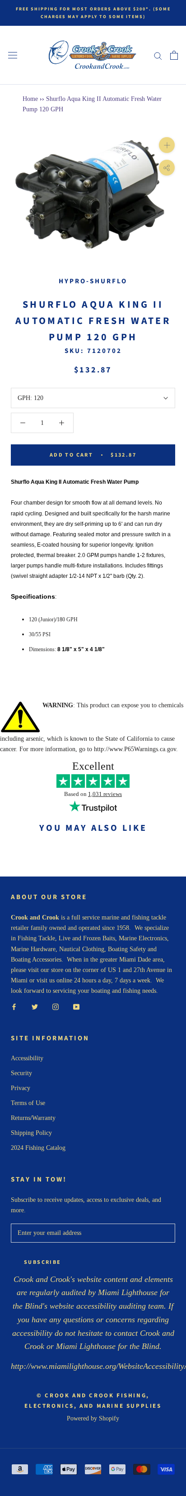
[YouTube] (76, 1006)
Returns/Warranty (33, 1118)
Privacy (20, 1088)
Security (21, 1073)
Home (30, 98)
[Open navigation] (12, 55)
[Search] (158, 55)
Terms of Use (28, 1103)
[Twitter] (35, 1006)
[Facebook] (14, 1006)
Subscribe (42, 1262)
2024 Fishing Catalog (38, 1147)
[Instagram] (55, 1006)
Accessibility (27, 1058)
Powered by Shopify (93, 1418)
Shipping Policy (31, 1132)
